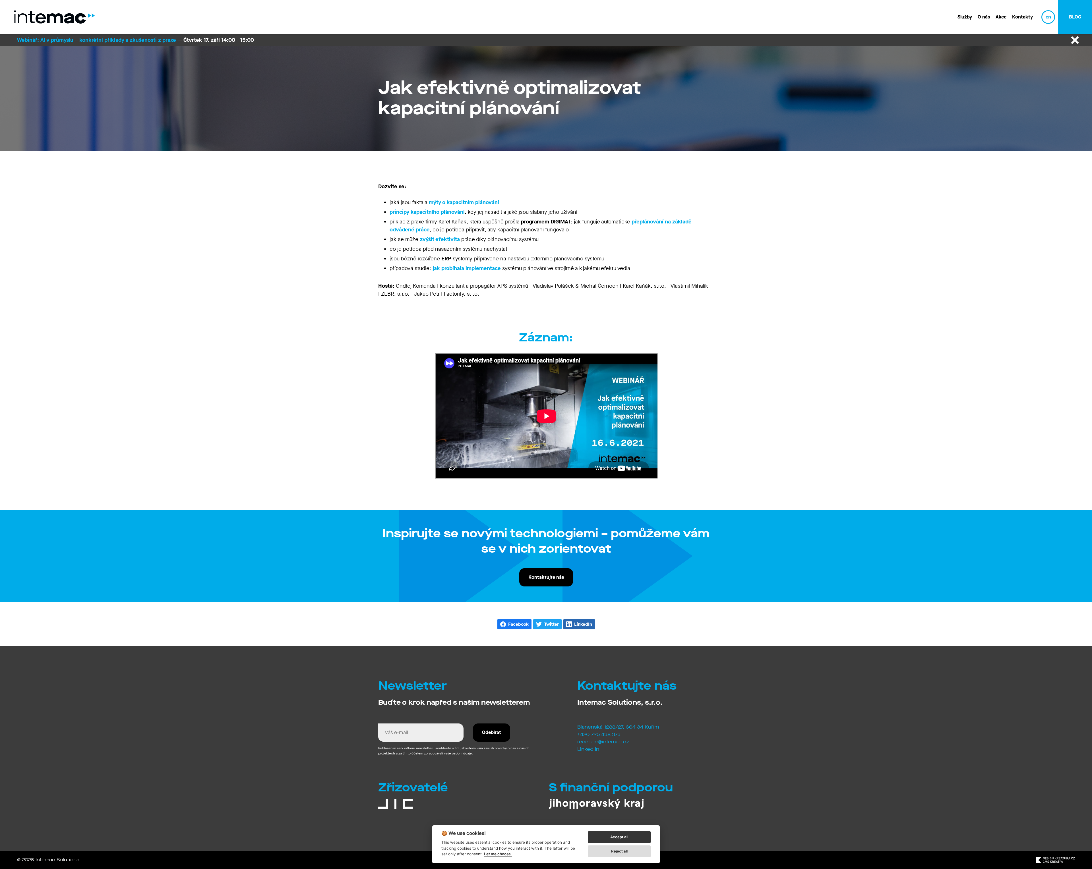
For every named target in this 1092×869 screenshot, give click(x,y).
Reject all (619, 851)
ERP (446, 258)
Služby (964, 17)
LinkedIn (583, 624)
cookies (475, 833)
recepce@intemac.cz (603, 742)
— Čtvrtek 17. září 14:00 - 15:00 (135, 39)
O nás (984, 17)
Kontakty (1022, 17)
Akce (1001, 17)
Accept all (619, 837)
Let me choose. (498, 854)
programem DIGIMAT (546, 221)
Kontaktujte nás (546, 577)
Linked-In (588, 749)
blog (1075, 17)
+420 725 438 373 (599, 734)
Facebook (518, 624)
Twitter (551, 624)
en (1048, 17)
